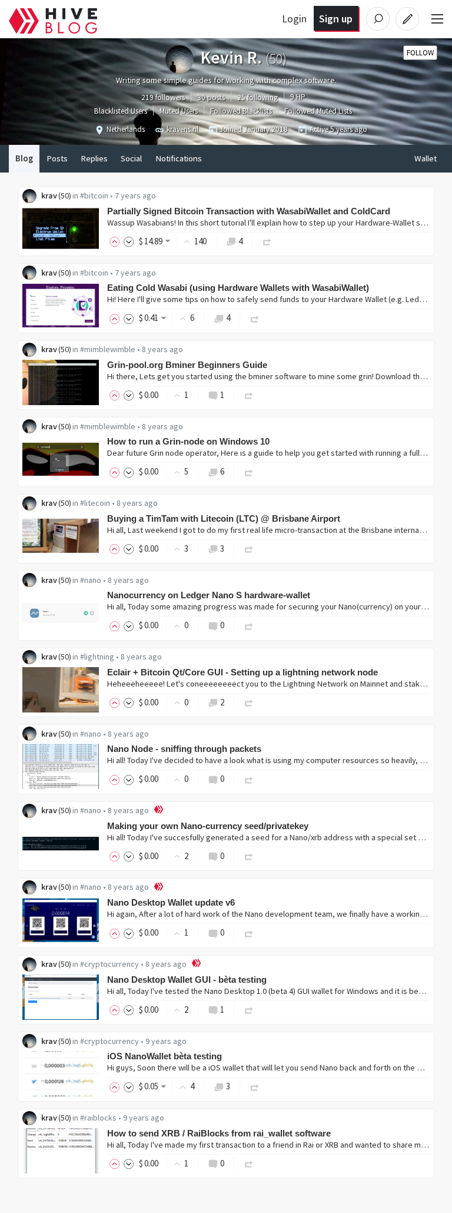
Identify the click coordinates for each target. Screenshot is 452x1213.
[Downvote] (129, 241)
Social (131, 158)
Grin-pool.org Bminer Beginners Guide (187, 365)
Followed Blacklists (241, 111)
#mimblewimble (107, 349)
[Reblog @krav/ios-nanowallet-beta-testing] (255, 1086)
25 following (257, 97)
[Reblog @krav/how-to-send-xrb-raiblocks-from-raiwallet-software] (249, 1163)
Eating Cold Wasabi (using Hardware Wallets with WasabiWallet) (238, 288)
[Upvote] (116, 241)
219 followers (163, 97)
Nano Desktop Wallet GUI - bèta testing (187, 980)
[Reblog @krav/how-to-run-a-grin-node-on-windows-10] (249, 471)
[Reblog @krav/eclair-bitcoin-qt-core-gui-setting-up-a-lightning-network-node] (249, 702)
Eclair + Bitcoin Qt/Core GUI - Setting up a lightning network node (242, 672)
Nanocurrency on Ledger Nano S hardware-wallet (208, 595)
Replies (94, 158)
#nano (90, 580)
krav (49, 195)
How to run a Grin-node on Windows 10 (188, 441)
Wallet (425, 158)
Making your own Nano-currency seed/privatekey (207, 826)
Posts (57, 158)
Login (294, 18)
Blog (24, 158)
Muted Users (178, 111)
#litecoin (95, 503)
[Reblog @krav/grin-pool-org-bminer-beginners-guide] (249, 394)
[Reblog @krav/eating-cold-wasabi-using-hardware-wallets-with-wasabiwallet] (255, 317)
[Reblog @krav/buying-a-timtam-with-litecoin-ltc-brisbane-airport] (249, 548)
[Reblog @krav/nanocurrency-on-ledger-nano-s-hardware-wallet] (249, 625)
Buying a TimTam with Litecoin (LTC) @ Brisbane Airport (223, 518)
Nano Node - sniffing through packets (184, 749)
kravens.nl (182, 129)
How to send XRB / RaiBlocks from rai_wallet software (219, 1133)
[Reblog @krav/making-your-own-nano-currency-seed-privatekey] (249, 855)
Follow (420, 53)
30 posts (211, 97)
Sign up (336, 18)
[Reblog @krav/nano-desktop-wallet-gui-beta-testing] (249, 1009)
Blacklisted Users (120, 111)
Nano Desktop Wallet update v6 (171, 902)
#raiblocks (98, 1117)
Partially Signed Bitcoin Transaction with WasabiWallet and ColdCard (248, 211)
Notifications (178, 158)
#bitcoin (94, 195)
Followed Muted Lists (318, 111)
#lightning (97, 656)
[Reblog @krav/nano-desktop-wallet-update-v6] (249, 932)
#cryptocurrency (109, 964)
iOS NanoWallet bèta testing (164, 1056)
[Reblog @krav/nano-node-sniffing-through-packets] (249, 778)
